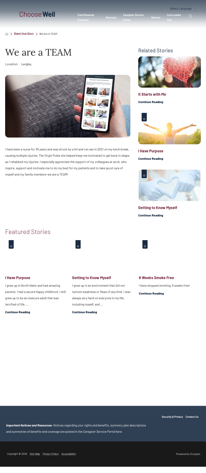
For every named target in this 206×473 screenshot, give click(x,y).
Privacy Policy (51, 453)
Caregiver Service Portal (133, 17)
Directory (111, 17)
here (119, 431)
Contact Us (192, 416)
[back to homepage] (6, 34)
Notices (155, 17)
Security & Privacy (172, 416)
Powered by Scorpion (188, 454)
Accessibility (68, 453)
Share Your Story (24, 33)
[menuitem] (88, 17)
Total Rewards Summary (85, 17)
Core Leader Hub (174, 17)
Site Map (35, 453)
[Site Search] (190, 16)
